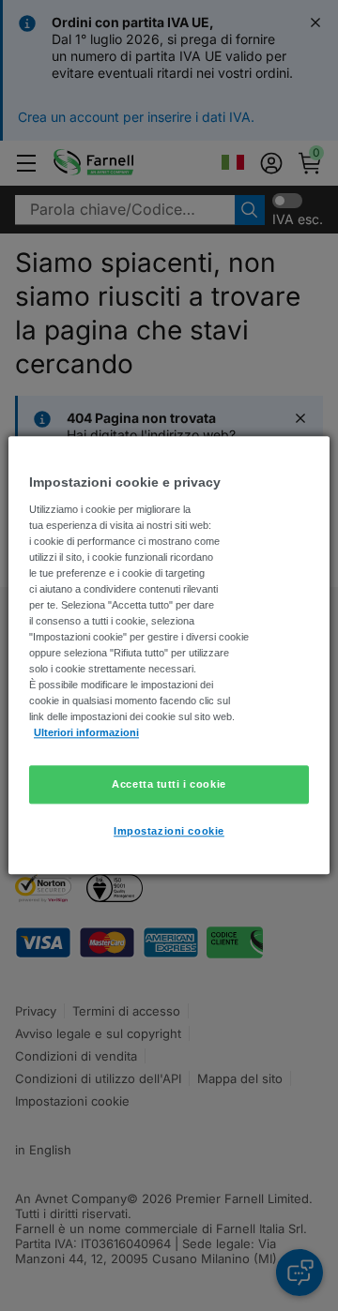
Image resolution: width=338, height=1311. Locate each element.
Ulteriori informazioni (86, 733)
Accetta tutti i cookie (169, 784)
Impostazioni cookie (169, 831)
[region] (169, 655)
